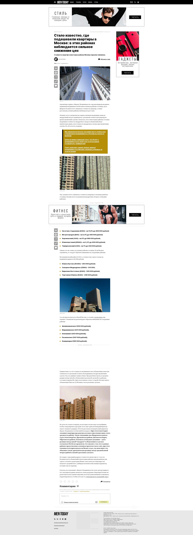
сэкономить (98, 317)
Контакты (56, 528)
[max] (65, 519)
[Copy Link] (56, 81)
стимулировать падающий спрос (97, 477)
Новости (60, 31)
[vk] (57, 519)
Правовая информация (59, 525)
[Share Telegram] (56, 77)
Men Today (63, 2)
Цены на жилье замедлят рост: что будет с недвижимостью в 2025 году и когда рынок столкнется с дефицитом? (82, 142)
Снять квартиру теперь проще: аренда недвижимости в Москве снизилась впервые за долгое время (83, 149)
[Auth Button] (138, 2)
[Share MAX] (56, 72)
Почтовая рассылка (131, 2)
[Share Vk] (56, 68)
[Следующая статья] (96, 507)
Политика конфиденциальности (61, 522)
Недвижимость (64, 63)
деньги (58, 63)
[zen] (62, 519)
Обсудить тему (105, 59)
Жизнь (55, 31)
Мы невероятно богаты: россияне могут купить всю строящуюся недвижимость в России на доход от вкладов (85, 134)
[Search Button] (135, 2)
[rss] (55, 519)
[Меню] (55, 2)
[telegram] (60, 519)
